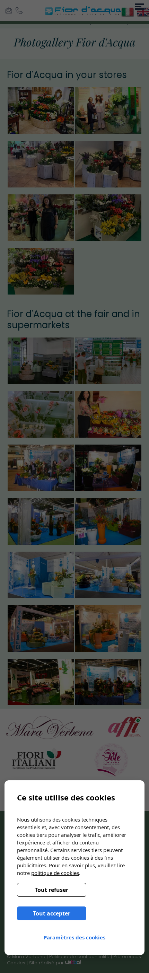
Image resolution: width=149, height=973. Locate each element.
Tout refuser (51, 890)
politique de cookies (55, 872)
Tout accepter (51, 913)
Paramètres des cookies (74, 937)
